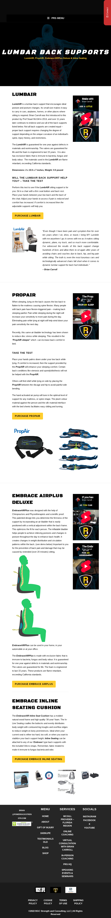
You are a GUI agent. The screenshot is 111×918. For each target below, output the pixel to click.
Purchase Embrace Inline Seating (38, 759)
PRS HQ (67, 864)
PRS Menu (57, 18)
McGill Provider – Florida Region (67, 821)
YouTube (89, 828)
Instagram (89, 816)
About (45, 822)
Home (45, 816)
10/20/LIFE (45, 833)
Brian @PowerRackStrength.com (22, 814)
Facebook (89, 820)
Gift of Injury (45, 827)
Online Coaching (67, 833)
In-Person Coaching (67, 857)
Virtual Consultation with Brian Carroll (67, 845)
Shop (45, 853)
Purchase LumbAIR (28, 215)
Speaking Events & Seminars (67, 873)
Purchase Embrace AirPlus (34, 684)
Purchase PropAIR (27, 416)
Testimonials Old (45, 840)
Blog (45, 847)
